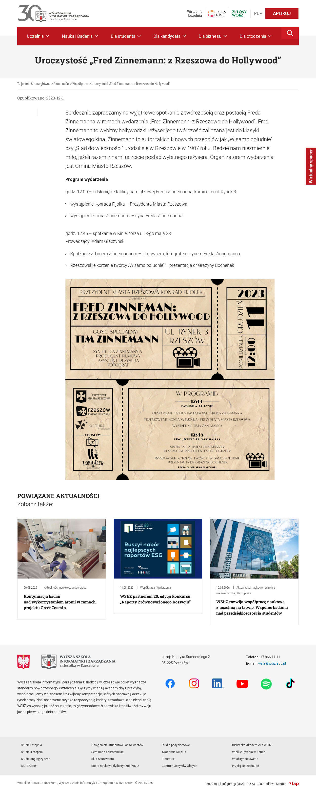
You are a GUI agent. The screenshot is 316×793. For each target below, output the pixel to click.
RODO (251, 784)
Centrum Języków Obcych (179, 766)
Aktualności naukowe (57, 587)
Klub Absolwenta (102, 759)
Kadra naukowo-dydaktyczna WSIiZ (115, 766)
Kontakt (281, 784)
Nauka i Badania (77, 36)
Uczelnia (35, 36)
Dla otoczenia (253, 36)
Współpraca (79, 587)
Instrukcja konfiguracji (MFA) (225, 784)
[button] (290, 33)
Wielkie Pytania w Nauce (248, 752)
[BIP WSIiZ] (294, 784)
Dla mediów (265, 784)
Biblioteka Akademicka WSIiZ (252, 745)
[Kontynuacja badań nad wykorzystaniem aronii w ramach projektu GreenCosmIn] (62, 548)
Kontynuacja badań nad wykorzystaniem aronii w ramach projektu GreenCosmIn (60, 602)
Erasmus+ (169, 759)
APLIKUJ (282, 13)
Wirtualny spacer (310, 166)
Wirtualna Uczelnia (194, 14)
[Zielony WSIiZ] (239, 13)
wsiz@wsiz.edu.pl (272, 663)
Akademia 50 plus (174, 752)
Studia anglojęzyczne (35, 759)
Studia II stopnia (32, 752)
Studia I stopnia (31, 745)
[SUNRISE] (217, 13)
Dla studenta (123, 36)
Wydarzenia (164, 587)
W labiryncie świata (245, 759)
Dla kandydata (167, 36)
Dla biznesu (210, 36)
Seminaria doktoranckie (107, 752)
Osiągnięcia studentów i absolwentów (117, 745)
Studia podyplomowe (176, 745)
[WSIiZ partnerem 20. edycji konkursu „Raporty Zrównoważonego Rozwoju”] (158, 548)
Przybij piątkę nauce (245, 766)
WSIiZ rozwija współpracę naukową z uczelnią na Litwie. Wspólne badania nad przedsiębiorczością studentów (252, 607)
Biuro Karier (29, 766)
